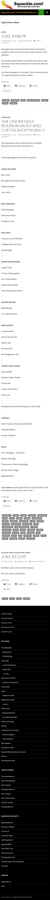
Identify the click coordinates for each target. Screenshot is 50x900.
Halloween (37, 518)
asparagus (16, 524)
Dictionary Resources (10, 682)
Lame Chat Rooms (9, 665)
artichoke (27, 524)
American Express (22, 527)
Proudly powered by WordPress (22, 897)
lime (23, 533)
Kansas (13, 103)
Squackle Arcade (7, 747)
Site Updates (6, 743)
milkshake (42, 515)
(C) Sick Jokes (20, 553)
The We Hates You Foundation (12, 862)
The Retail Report (7, 789)
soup (44, 535)
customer (24, 521)
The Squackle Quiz (8, 761)
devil (16, 530)
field (12, 598)
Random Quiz (6, 632)
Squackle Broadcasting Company (13, 752)
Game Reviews (7, 739)
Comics (5, 704)
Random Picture (7, 627)
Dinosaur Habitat (7, 827)
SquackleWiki (6, 844)
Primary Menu (47, 12)
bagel (24, 515)
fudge (16, 515)
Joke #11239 (13, 556)
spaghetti (6, 515)
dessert (13, 538)
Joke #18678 (13, 36)
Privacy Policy (5, 897)
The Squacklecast (7, 776)
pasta (5, 538)
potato (6, 100)
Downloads (5, 687)
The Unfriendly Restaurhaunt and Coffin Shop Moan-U (23, 126)
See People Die (6, 840)
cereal (40, 530)
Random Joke (6, 623)
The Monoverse (7, 853)
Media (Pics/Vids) (7, 700)
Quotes (4, 726)
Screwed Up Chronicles (10, 730)
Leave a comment (38, 561)
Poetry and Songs (7, 721)
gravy (5, 521)
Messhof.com (6, 882)
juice (5, 518)
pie (20, 535)
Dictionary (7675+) (8, 678)
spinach (14, 521)
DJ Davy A (5, 831)
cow (19, 598)
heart (22, 538)
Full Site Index (6, 648)
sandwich (7, 530)
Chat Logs (5, 661)
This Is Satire (6, 794)
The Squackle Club (8, 857)
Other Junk (5, 117)
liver (33, 521)
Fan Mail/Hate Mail (9, 717)
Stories (3, 756)
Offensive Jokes (8, 695)
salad (27, 518)
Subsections (6, 652)
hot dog (28, 535)
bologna (31, 538)
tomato (32, 515)
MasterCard (7, 527)
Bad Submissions (8, 713)
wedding (15, 100)
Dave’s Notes (6, 785)
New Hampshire (33, 100)
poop (5, 598)
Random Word (7, 618)
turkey (34, 527)
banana (6, 535)
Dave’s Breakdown (8, 781)
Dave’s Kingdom (8, 734)
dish (36, 524)
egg (38, 533)
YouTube (4, 866)
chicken (31, 530)
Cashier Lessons (7, 802)
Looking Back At (7, 807)
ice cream (6, 533)
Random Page (6, 614)
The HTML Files (7, 849)
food (23, 530)
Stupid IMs (6, 669)
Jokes (3, 32)
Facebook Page (6, 836)
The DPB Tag (7, 656)
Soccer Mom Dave (8, 798)
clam (12, 518)
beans (36, 535)
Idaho (5, 103)
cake (14, 535)
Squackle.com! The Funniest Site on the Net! (19, 12)
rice (23, 100)
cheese (15, 533)
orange (31, 533)
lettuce (6, 524)
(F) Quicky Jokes (7, 553)
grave (19, 518)
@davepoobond (7, 822)
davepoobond (26, 41)
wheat (45, 100)
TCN (3, 886)
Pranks (6, 674)
